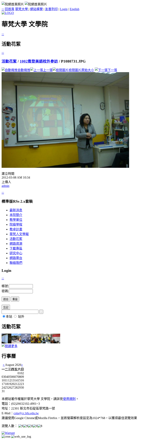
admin (5, 186)
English (74, 9)
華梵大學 (22, 9)
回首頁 (9, 9)
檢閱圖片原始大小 (81, 70)
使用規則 (69, 399)
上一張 (48, 70)
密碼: (5, 291)
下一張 (112, 70)
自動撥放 (24, 70)
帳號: (5, 286)
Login (64, 9)
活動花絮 (9, 61)
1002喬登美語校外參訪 (39, 61)
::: (3, 9)
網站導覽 (36, 9)
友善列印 (51, 9)
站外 (21, 316)
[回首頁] (8, 13)
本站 (9, 316)
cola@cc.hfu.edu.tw (26, 413)
